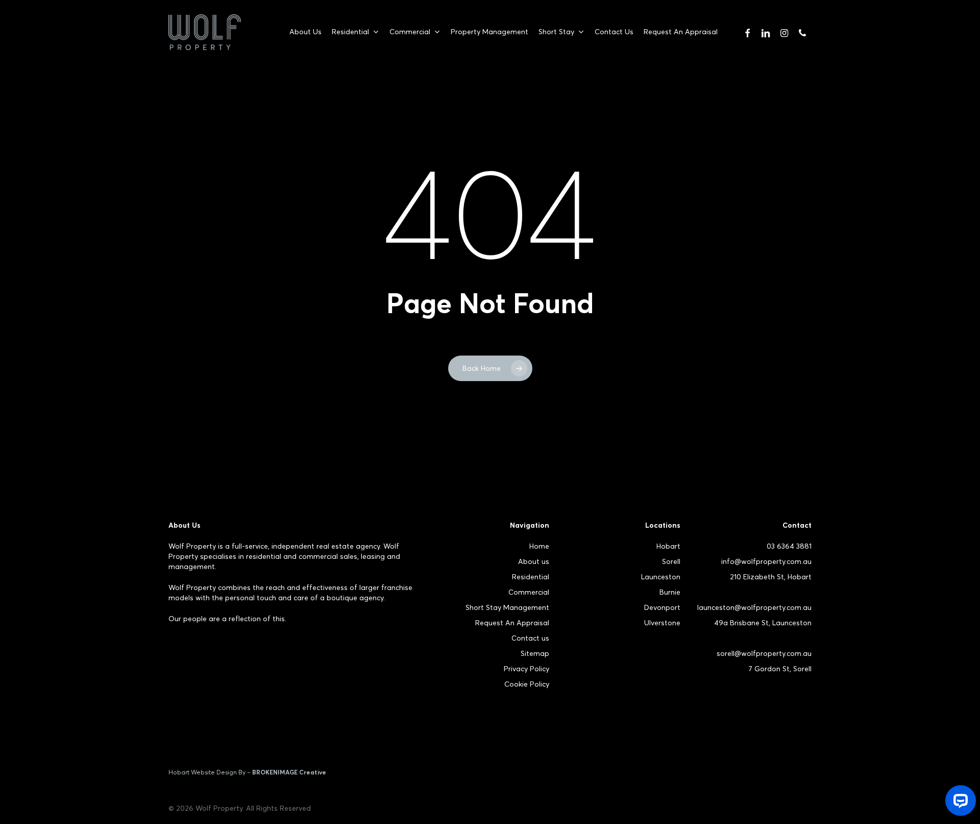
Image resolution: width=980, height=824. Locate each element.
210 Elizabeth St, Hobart (771, 576)
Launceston (660, 576)
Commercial (528, 592)
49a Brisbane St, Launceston (763, 622)
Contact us (530, 638)
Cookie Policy (526, 684)
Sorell (671, 561)
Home (539, 546)
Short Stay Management (507, 607)
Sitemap (535, 653)
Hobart (668, 546)
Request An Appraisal (512, 622)
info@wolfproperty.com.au (766, 561)
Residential (530, 576)
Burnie (669, 592)
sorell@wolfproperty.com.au (764, 653)
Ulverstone (662, 622)
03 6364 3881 (789, 546)
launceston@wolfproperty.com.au (754, 607)
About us (533, 561)
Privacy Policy (526, 668)
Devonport (662, 607)
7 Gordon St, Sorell (780, 668)
